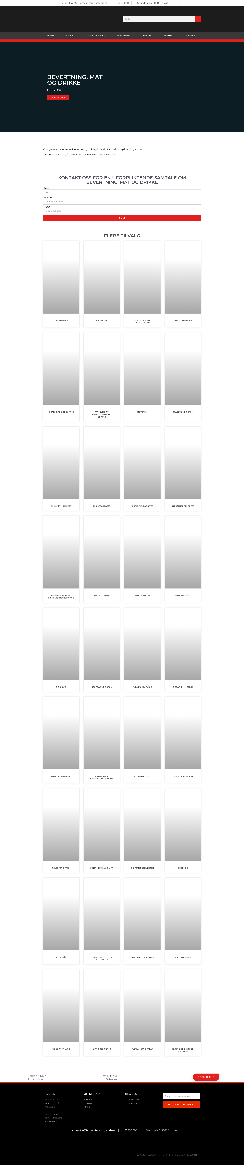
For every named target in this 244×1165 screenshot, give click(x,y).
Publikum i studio (142, 687)
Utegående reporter (182, 506)
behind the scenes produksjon (102, 958)
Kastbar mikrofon (101, 687)
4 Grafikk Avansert (61, 776)
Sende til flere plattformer (142, 321)
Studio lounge (101, 595)
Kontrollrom (142, 595)
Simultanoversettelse (142, 957)
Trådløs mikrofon (183, 412)
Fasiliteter (124, 35)
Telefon (47, 198)
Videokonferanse (182, 320)
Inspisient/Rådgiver (142, 506)
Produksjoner (95, 35)
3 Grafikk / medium (183, 687)
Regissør (61, 957)
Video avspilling (61, 1049)
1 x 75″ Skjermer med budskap (183, 1050)
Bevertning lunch (183, 776)
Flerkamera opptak (142, 1049)
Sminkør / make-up (61, 506)
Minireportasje (101, 506)
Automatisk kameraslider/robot (101, 777)
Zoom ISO (183, 868)
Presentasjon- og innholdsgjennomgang (61, 596)
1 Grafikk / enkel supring (61, 412)
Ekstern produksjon (142, 868)
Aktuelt (169, 35)
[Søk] (198, 19)
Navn (46, 188)
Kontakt (191, 35)
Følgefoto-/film (61, 868)
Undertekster (183, 957)
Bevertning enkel (142, 776)
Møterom (142, 412)
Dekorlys (61, 687)
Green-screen (182, 595)
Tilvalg (147, 35)
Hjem (50, 35)
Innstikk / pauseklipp (101, 868)
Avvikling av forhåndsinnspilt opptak (102, 414)
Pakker (69, 35)
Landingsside (61, 320)
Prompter (101, 320)
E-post (46, 207)
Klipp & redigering (102, 1049)
